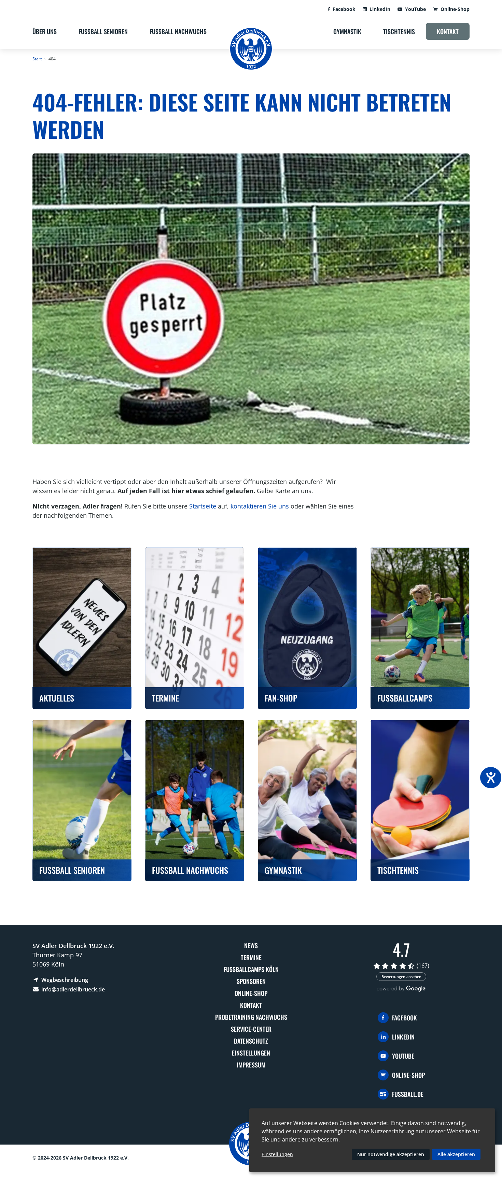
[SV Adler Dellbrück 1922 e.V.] (251, 49)
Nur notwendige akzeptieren (390, 1154)
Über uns (44, 31)
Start (37, 59)
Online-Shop (455, 9)
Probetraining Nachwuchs (251, 1017)
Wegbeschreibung (64, 980)
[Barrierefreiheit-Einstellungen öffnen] (490, 777)
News (251, 945)
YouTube (415, 9)
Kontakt (448, 31)
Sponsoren (251, 981)
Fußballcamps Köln (251, 969)
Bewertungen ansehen (401, 976)
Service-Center (251, 1029)
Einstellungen (251, 1052)
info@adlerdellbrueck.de (72, 989)
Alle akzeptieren (456, 1154)
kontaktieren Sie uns (260, 506)
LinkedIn (379, 9)
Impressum (251, 1064)
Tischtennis (399, 31)
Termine (251, 957)
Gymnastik (347, 31)
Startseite (202, 506)
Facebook (344, 9)
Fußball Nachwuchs (178, 31)
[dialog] (372, 1140)
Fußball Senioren (103, 31)
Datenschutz (251, 1040)
